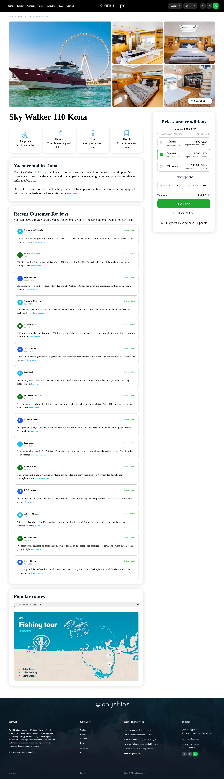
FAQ (61, 5)
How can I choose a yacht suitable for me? (142, 744)
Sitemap (12, 773)
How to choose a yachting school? (138, 749)
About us (51, 5)
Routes (20, 5)
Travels (70, 5)
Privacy (83, 773)
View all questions (132, 753)
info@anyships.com (190, 739)
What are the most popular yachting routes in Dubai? (146, 739)
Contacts (31, 5)
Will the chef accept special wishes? (139, 735)
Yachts (10, 5)
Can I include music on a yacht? (137, 730)
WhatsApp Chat (185, 212)
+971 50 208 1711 (189, 730)
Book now (184, 203)
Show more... (73, 193)
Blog (41, 5)
